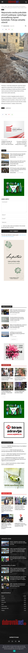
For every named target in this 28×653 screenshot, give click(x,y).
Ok (14, 650)
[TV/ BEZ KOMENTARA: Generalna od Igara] (21, 386)
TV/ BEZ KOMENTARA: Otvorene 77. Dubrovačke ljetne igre (6, 392)
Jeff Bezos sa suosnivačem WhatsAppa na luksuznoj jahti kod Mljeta (17, 333)
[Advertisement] (14, 291)
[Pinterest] (9, 29)
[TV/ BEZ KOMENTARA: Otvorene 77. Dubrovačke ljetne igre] (7, 386)
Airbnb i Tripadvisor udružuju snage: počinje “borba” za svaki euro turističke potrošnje (18, 543)
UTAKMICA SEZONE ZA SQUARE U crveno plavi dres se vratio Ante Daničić (7, 143)
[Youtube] (19, 641)
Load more (13, 339)
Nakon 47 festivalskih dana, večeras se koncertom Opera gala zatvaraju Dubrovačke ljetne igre (18, 326)
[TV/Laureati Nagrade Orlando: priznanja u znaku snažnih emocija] (7, 372)
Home (2, 6)
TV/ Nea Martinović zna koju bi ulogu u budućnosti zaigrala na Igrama (20, 378)
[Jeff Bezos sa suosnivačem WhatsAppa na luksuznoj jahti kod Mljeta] (5, 334)
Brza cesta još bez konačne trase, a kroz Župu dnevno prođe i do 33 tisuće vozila (18, 558)
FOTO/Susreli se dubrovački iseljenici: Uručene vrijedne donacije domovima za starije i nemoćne (18, 169)
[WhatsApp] (12, 29)
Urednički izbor (8, 108)
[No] (26, 648)
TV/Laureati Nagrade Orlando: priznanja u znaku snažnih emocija (7, 378)
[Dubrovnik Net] (2, 26)
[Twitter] (5, 29)
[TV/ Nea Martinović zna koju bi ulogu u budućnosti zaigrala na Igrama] (21, 372)
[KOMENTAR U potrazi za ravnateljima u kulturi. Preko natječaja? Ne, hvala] (21, 518)
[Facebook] (2, 29)
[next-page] (4, 175)
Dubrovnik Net (6, 25)
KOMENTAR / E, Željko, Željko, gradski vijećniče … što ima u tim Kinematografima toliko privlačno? (6, 526)
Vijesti (6, 6)
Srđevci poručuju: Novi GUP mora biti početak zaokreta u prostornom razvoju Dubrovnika (17, 162)
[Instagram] (12, 641)
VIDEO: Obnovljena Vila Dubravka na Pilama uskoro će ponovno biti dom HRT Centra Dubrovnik (17, 311)
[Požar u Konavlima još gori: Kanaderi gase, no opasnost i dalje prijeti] (5, 156)
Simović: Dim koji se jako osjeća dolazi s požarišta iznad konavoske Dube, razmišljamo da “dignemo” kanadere (18, 578)
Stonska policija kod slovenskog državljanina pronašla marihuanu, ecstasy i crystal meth (17, 319)
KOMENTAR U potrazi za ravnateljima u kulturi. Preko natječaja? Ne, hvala (21, 525)
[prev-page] (2, 175)
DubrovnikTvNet (4, 375)
